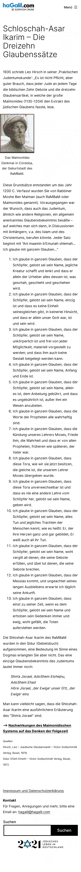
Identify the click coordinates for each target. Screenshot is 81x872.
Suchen (9, 822)
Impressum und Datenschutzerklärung (33, 791)
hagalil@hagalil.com (34, 812)
